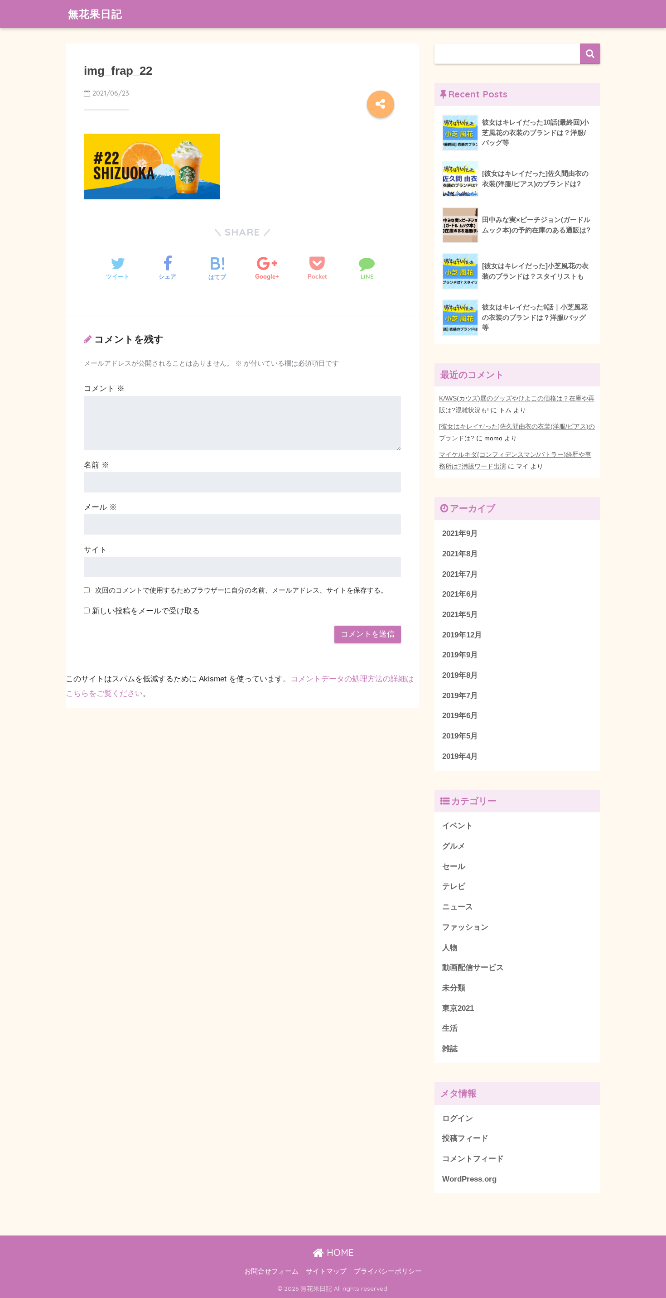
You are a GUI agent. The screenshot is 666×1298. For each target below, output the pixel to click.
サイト (95, 549)
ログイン (457, 1118)
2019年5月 (460, 736)
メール (100, 507)
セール (453, 866)
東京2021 (458, 1008)
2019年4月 (460, 756)
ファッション (465, 927)
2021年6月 (460, 594)
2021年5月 (460, 614)
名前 (96, 465)
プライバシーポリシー (388, 1271)
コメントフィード (473, 1158)
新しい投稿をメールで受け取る (146, 611)
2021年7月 (460, 574)
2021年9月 (460, 533)
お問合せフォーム (271, 1271)
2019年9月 (460, 655)
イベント (457, 825)
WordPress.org (469, 1179)
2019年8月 (460, 675)
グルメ (453, 846)
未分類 (453, 988)
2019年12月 (462, 635)
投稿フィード (465, 1138)
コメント (104, 388)
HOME (339, 1252)
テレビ (453, 886)
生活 (450, 1028)
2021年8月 (460, 554)
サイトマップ (326, 1271)
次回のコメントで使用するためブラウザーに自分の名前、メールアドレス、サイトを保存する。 (241, 590)
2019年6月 (460, 715)
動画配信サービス (473, 967)
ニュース (457, 906)
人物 (450, 947)
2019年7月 (460, 695)
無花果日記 (95, 13)
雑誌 (450, 1048)
